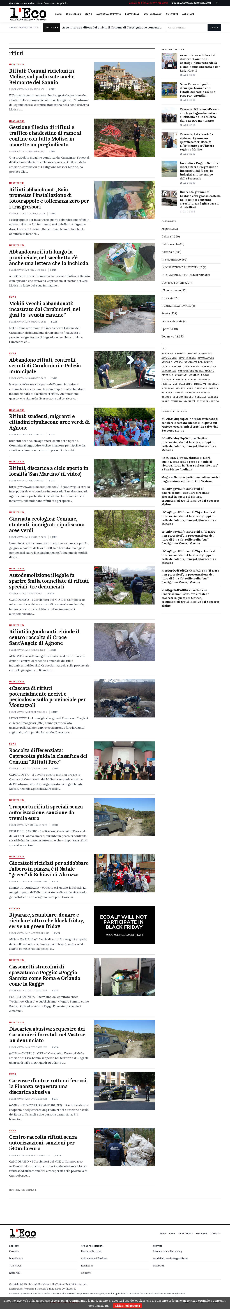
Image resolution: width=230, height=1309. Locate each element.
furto (192, 380)
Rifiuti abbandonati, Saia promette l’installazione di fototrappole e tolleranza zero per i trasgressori (49, 198)
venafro (176, 401)
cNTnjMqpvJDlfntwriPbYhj (181, 488)
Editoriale (132, 14)
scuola (166, 397)
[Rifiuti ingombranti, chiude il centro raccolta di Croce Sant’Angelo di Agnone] (124, 642)
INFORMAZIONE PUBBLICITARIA (183, 275)
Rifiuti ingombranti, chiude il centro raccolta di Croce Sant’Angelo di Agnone (44, 637)
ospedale (201, 388)
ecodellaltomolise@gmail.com (170, 1258)
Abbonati (188, 14)
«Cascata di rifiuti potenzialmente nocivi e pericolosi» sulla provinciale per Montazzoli (47, 697)
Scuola (166, 313)
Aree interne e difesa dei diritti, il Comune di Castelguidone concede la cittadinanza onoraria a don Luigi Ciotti (112, 27)
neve (190, 388)
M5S (175, 384)
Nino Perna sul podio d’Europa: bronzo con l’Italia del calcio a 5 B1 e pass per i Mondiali (197, 89)
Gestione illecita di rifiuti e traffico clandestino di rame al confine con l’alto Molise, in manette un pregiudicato (45, 136)
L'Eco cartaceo (171, 290)
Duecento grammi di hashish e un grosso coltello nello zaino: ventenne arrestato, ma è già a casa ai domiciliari (200, 199)
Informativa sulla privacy (167, 1251)
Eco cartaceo (153, 14)
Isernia (166, 384)
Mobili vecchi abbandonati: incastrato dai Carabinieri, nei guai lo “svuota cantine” (44, 309)
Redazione (87, 1265)
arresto (167, 362)
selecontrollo (183, 397)
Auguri (166, 228)
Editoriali (14, 1272)
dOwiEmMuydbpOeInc (177, 419)
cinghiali (181, 375)
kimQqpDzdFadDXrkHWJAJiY (183, 570)
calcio (176, 366)
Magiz (166, 477)
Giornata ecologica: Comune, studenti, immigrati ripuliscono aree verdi (46, 524)
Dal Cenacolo (170, 244)
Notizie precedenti (23, 1189)
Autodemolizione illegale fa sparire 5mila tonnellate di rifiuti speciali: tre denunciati (49, 581)
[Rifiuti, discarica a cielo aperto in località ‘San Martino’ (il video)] (124, 478)
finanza (166, 380)
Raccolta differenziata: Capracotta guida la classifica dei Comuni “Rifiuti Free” (48, 756)
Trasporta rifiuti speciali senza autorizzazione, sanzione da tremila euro (46, 812)
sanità (179, 393)
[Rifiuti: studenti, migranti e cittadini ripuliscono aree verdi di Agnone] (124, 427)
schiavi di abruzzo (197, 393)
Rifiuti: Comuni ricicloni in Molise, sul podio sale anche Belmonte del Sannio (41, 77)
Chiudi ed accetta (127, 1305)
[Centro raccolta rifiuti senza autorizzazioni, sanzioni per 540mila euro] (124, 1147)
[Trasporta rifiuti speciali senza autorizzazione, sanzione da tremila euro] (124, 817)
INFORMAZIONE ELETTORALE (182, 267)
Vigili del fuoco (208, 401)
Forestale (180, 380)
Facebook (158, 1265)
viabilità (189, 401)
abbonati (167, 353)
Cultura (14, 909)
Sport (165, 329)
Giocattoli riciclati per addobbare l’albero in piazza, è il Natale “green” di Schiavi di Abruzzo (49, 869)
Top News (202, 1233)
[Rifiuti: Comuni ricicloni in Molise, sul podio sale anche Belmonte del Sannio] (124, 81)
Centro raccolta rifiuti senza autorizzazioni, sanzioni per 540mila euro (43, 1143)
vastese (213, 397)
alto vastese (187, 358)
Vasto (165, 401)
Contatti (172, 14)
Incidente (204, 380)
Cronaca (14, 1251)
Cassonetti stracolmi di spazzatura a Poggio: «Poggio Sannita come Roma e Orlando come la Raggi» (44, 975)
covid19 (194, 375)
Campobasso (191, 366)
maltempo (185, 384)
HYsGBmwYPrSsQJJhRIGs (180, 457)
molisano (168, 388)
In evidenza (73, 14)
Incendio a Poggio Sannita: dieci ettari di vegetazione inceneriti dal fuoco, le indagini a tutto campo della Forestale (199, 170)
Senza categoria (172, 321)
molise (180, 388)
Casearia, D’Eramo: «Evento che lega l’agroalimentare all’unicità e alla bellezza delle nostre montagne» (199, 114)
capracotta (208, 366)
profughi (168, 393)
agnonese (205, 353)
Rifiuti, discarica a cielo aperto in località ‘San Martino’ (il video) (48, 471)
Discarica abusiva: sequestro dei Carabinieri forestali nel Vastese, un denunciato (47, 1035)
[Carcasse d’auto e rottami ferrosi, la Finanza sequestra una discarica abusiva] (124, 1091)
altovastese (206, 358)
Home (58, 14)
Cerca (214, 27)
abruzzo (180, 353)
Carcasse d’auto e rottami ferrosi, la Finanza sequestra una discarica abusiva (48, 1086)
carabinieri (169, 371)
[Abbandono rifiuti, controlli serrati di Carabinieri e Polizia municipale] (124, 370)
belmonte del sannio (198, 362)
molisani (214, 384)
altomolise (169, 358)
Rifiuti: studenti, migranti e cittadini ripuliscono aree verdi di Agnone (49, 422)
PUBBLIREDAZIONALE (176, 305)
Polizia (213, 388)
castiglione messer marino (196, 371)
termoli (200, 397)
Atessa (178, 362)
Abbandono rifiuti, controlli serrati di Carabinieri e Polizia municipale (45, 366)
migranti (200, 384)
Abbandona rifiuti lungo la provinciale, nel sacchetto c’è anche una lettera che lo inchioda (48, 257)
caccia (166, 366)
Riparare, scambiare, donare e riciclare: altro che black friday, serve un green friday (46, 921)
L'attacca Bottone (108, 14)
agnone (192, 353)
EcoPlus (215, 1233)
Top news (168, 336)
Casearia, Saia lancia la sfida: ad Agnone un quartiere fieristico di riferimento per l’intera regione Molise (197, 141)
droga (205, 375)
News (88, 14)
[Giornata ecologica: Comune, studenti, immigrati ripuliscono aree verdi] (124, 529)
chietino (167, 375)
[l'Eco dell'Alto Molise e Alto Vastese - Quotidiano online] (28, 14)
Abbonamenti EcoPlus (94, 1258)
